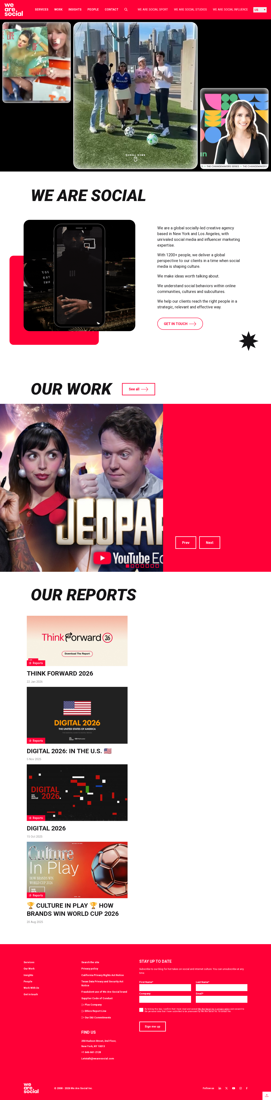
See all (134, 389)
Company (144, 993)
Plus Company (93, 1004)
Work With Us (31, 987)
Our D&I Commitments (98, 1017)
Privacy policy (89, 968)
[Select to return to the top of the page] (10, 10)
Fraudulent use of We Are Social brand (104, 991)
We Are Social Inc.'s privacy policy (214, 1009)
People (93, 9)
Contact (111, 9)
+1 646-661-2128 (91, 1052)
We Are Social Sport (153, 9)
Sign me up (152, 1026)
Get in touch (31, 994)
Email (199, 993)
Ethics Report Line (95, 1010)
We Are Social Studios (190, 9)
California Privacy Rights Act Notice (102, 975)
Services (41, 9)
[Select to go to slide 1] (127, 566)
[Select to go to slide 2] (132, 566)
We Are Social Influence (230, 9)
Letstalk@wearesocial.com (97, 1058)
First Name (146, 982)
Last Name (202, 982)
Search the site (90, 962)
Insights (75, 9)
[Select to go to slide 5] (147, 566)
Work (58, 9)
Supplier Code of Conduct (96, 998)
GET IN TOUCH (175, 324)
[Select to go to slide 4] (142, 566)
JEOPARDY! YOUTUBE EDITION (217, 425)
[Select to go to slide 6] (152, 566)
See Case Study (189, 509)
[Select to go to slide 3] (137, 566)
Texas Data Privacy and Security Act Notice (102, 983)
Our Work (29, 968)
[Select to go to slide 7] (157, 566)
